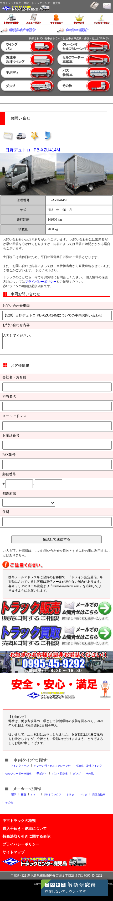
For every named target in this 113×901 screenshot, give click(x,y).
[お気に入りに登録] (34, 135)
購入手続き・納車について (25, 828)
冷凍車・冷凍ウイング (89, 765)
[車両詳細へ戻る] (47, 135)
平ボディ (42, 773)
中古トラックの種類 (19, 820)
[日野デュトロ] (28, 174)
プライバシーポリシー (40, 281)
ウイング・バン (20, 765)
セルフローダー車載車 (18, 773)
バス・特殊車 (60, 773)
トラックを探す (11, 19)
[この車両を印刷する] (21, 135)
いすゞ (35, 794)
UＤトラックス (52, 794)
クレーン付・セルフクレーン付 (52, 765)
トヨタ (70, 794)
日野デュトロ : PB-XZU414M (32, 150)
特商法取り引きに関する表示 (26, 836)
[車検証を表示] (8, 135)
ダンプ (77, 773)
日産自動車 (98, 794)
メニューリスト (34, 19)
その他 (90, 773)
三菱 (23, 794)
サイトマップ (14, 852)
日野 (13, 794)
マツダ (83, 794)
